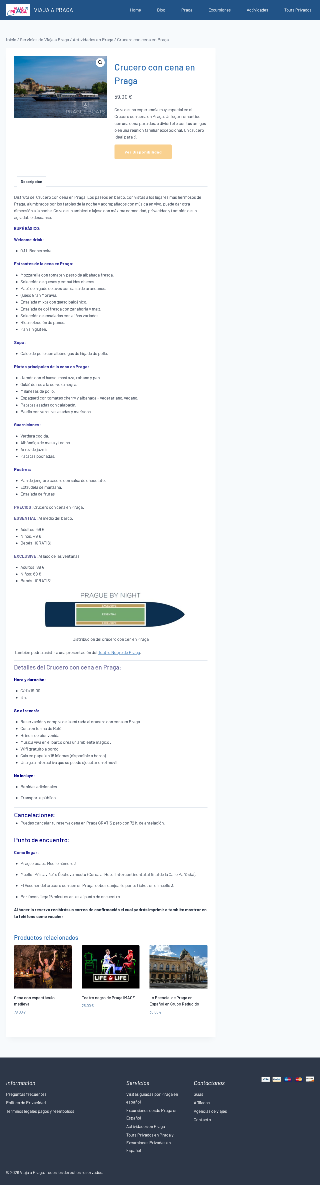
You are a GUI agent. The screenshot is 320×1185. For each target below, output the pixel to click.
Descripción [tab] (31, 181)
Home (135, 9)
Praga (186, 9)
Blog (161, 9)
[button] (100, 62)
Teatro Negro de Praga (119, 652)
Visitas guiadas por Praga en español (152, 1098)
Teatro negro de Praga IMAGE (108, 997)
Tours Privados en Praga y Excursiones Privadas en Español (150, 1142)
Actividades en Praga (145, 1126)
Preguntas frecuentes (26, 1094)
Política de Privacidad (26, 1102)
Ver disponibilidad (143, 152)
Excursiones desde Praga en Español (152, 1114)
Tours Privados (298, 9)
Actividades (257, 9)
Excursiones (219, 9)
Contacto (202, 1119)
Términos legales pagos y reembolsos (40, 1111)
